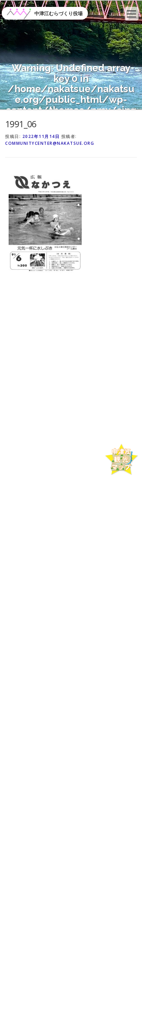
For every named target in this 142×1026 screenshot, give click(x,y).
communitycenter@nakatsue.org (49, 143)
